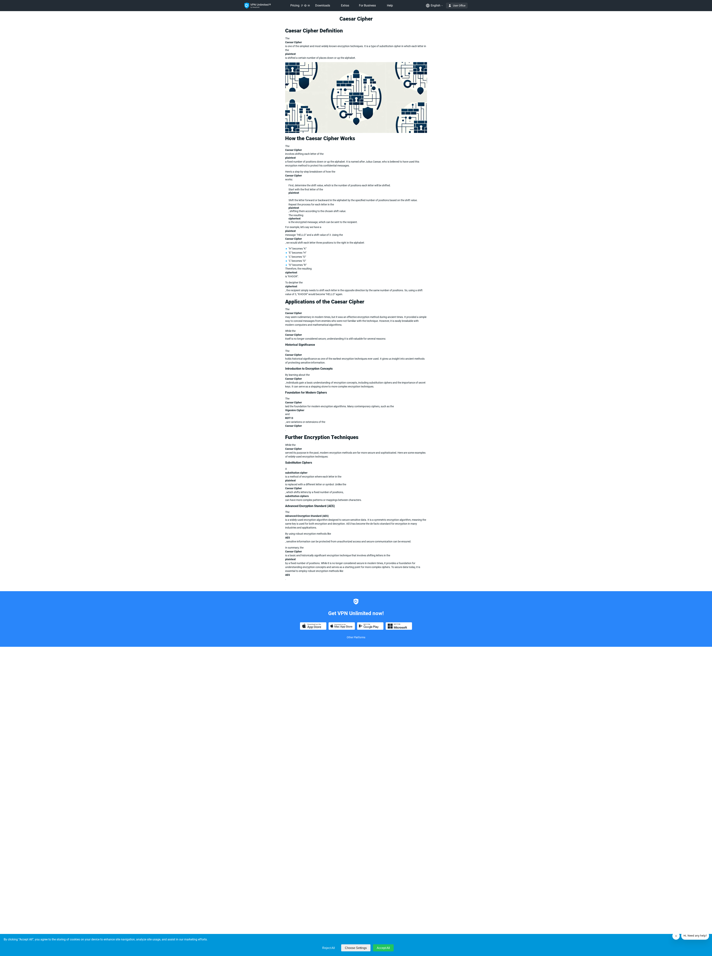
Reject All (328, 948)
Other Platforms (356, 637)
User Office (459, 5)
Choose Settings (356, 948)
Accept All (383, 948)
